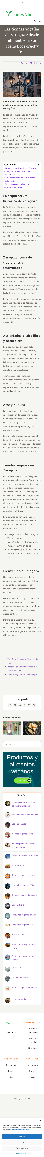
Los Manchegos (19, 824)
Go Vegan (16, 968)
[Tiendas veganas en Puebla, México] (7, 988)
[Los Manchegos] (7, 824)
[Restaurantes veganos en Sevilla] (7, 944)
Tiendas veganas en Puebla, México (24, 989)
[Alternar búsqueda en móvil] (35, 21)
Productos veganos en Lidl (24, 915)
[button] (41, 1120)
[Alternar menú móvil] (40, 21)
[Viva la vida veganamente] (12, 728)
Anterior (24, 63)
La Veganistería (19, 999)
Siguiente (34, 63)
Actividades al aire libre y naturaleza (20, 177)
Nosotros (32, 1048)
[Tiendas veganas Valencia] (7, 875)
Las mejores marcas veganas (25, 814)
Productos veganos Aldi (22, 925)
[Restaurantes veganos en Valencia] (7, 956)
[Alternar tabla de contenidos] (36, 164)
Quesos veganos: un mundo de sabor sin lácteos (24, 804)
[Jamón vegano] (7, 865)
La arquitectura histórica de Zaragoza (20, 168)
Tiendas (11, 1071)
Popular (22, 795)
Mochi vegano (18, 934)
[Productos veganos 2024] (7, 885)
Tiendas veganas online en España (23, 674)
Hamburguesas (32, 1065)
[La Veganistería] (7, 999)
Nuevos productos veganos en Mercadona (24, 845)
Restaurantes (11, 1065)
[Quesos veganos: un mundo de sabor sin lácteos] (32, 728)
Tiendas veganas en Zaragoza (17, 184)
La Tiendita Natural (20, 978)
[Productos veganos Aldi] (7, 925)
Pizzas (32, 1077)
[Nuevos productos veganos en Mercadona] (7, 844)
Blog (11, 1077)
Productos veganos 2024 (23, 885)
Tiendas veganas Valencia (23, 875)
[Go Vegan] (7, 968)
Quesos (32, 1071)
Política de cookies (21, 1154)
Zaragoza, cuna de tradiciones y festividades (18, 173)
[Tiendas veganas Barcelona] (7, 895)
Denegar (22, 1142)
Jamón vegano (18, 865)
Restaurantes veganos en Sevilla (23, 946)
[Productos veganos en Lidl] (7, 915)
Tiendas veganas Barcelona (24, 895)
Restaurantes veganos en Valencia (23, 958)
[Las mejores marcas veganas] (7, 814)
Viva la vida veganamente (12, 724)
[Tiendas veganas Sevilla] (7, 834)
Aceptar (22, 1136)
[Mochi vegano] (7, 935)
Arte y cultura (11, 181)
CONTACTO (11, 1032)
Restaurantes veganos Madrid (25, 855)
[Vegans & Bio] (7, 905)
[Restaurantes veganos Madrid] (7, 855)
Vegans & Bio (18, 905)
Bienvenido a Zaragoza (14, 187)
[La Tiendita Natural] (7, 978)
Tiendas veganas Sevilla (22, 834)
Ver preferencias (22, 1148)
